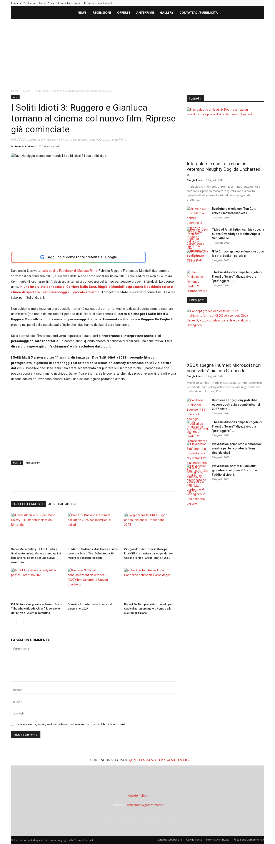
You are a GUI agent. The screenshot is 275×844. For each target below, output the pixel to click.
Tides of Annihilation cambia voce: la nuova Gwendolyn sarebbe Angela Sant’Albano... (238, 234)
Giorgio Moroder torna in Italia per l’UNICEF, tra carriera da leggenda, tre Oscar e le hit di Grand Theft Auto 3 (148, 553)
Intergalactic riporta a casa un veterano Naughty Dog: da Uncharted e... (223, 169)
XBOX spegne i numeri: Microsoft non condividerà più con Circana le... (224, 368)
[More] (85, 482)
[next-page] (20, 621)
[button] (259, 13)
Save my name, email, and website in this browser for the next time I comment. (71, 724)
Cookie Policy (46, 3)
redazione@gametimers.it (146, 805)
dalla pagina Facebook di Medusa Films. (70, 271)
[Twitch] (246, 3)
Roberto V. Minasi (25, 146)
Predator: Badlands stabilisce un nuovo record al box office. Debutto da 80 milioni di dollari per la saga (93, 553)
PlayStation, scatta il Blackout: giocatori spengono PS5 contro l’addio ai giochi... (234, 470)
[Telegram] (239, 3)
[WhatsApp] (45, 482)
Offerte (123, 12)
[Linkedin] (225, 3)
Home (14, 91)
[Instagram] (218, 3)
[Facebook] (210, 3)
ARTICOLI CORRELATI (28, 504)
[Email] (65, 482)
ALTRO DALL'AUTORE (62, 504)
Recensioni (102, 12)
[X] (253, 3)
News (82, 12)
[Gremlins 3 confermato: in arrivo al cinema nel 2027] (94, 584)
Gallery (166, 12)
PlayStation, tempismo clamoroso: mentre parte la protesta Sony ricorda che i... (237, 448)
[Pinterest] (232, 3)
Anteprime (145, 12)
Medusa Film (33, 462)
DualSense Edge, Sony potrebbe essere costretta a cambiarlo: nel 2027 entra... (236, 404)
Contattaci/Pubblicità (23, 3)
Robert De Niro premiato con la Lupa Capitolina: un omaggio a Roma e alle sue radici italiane (148, 609)
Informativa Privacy (69, 3)
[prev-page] (14, 621)
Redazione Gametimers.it (98, 3)
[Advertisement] (137, 51)
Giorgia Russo (195, 180)
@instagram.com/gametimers (159, 760)
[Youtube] (261, 3)
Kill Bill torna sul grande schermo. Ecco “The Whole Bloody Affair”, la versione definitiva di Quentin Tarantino (36, 609)
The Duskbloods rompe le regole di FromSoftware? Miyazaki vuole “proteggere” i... (237, 276)
